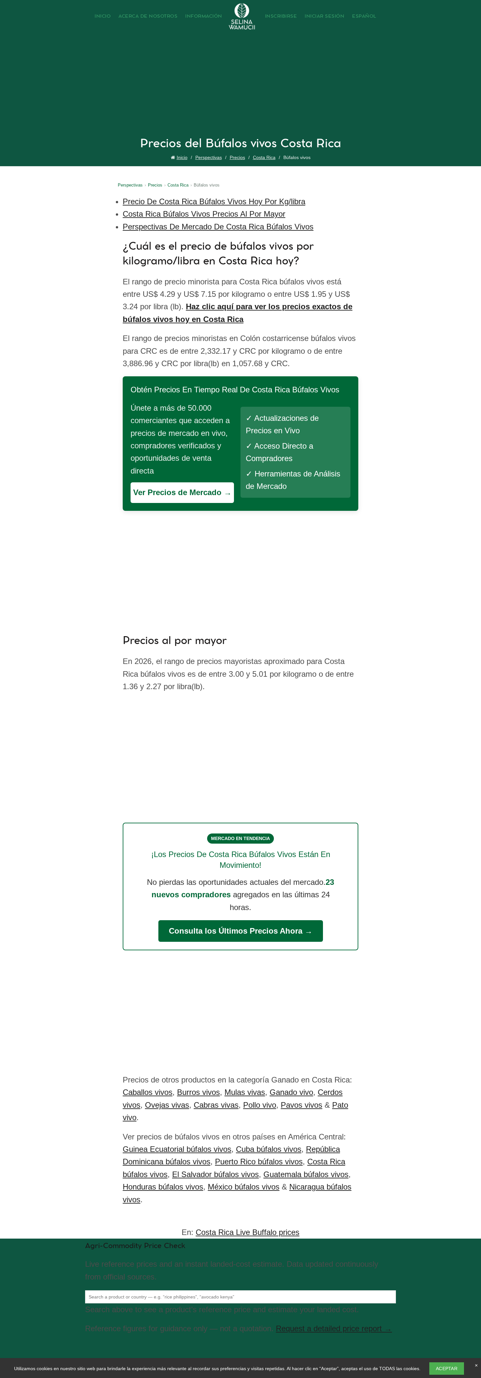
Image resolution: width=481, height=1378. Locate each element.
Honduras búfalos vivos (163, 1186)
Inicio (103, 16)
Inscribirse (281, 16)
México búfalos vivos (243, 1186)
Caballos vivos (147, 1092)
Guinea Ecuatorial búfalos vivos (177, 1149)
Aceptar (446, 1368)
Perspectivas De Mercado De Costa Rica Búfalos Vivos (218, 226)
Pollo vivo (259, 1105)
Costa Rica (264, 157)
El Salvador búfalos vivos (215, 1174)
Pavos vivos (301, 1105)
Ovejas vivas (167, 1105)
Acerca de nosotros (147, 16)
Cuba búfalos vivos (268, 1149)
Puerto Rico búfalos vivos (259, 1161)
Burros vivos (198, 1092)
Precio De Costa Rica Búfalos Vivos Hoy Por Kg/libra (214, 201)
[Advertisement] (242, 87)
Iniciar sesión (324, 16)
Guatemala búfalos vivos (305, 1174)
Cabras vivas (216, 1105)
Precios (237, 157)
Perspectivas (208, 157)
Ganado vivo (291, 1092)
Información (203, 16)
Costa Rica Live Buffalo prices (247, 1232)
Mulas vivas (244, 1092)
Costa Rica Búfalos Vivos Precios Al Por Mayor (204, 213)
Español (364, 16)
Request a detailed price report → (334, 1328)
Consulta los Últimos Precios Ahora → (240, 930)
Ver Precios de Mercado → (182, 492)
